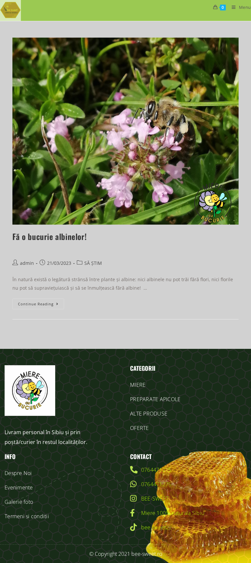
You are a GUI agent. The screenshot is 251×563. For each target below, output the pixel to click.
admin (27, 263)
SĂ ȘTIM (93, 263)
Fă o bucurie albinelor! (49, 236)
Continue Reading (41, 302)
